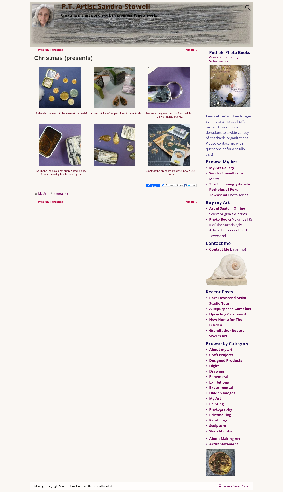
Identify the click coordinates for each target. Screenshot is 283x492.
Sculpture (217, 425)
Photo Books (220, 219)
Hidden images (222, 393)
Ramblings (218, 420)
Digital (215, 365)
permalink (60, 193)
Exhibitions (219, 382)
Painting (216, 404)
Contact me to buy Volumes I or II (223, 59)
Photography (220, 409)
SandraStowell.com (226, 173)
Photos (190, 50)
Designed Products (225, 360)
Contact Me (219, 249)
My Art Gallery (221, 167)
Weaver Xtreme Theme (236, 486)
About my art (220, 349)
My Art (42, 193)
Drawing (216, 371)
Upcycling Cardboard (227, 314)
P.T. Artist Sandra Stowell (106, 6)
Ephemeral (218, 376)
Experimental (221, 387)
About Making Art (224, 438)
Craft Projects (221, 354)
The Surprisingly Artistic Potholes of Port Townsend (230, 189)
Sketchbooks (220, 431)
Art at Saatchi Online (227, 208)
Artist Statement (223, 444)
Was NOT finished (48, 50)
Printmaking (220, 414)
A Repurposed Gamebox (230, 308)
